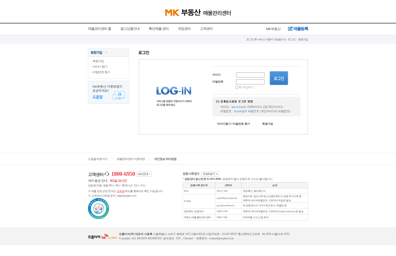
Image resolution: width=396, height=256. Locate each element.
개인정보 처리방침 (165, 159)
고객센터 (206, 28)
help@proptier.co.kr (127, 195)
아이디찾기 (224, 123)
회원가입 (303, 39)
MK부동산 (273, 29)
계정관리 (184, 28)
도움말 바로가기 (98, 159)
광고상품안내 (130, 28)
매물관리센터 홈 (99, 28)
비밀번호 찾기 (101, 72)
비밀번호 (217, 81)
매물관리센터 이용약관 (131, 159)
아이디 (216, 74)
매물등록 (300, 29)
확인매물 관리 (159, 28)
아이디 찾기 (100, 66)
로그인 (291, 39)
